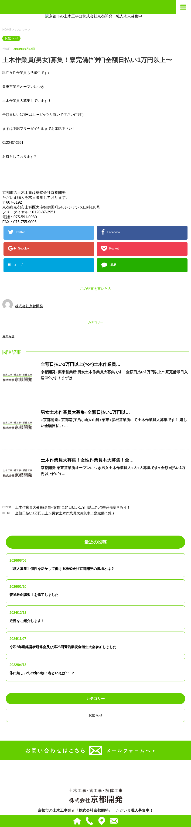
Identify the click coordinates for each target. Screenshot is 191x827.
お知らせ (8, 336)
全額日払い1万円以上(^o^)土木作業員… (80, 364)
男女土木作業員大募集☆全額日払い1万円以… (85, 412)
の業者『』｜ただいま (95, 810)
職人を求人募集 (30, 197)
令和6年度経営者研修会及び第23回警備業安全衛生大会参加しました (63, 647)
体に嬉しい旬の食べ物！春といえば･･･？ (42, 673)
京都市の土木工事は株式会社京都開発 (34, 193)
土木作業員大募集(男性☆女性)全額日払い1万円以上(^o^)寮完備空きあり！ (72, 507)
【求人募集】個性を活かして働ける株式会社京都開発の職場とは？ (62, 569)
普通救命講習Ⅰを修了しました (34, 595)
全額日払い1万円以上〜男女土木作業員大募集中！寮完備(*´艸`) (64, 513)
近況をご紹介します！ (27, 621)
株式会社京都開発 (29, 306)
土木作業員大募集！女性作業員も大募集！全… (87, 460)
